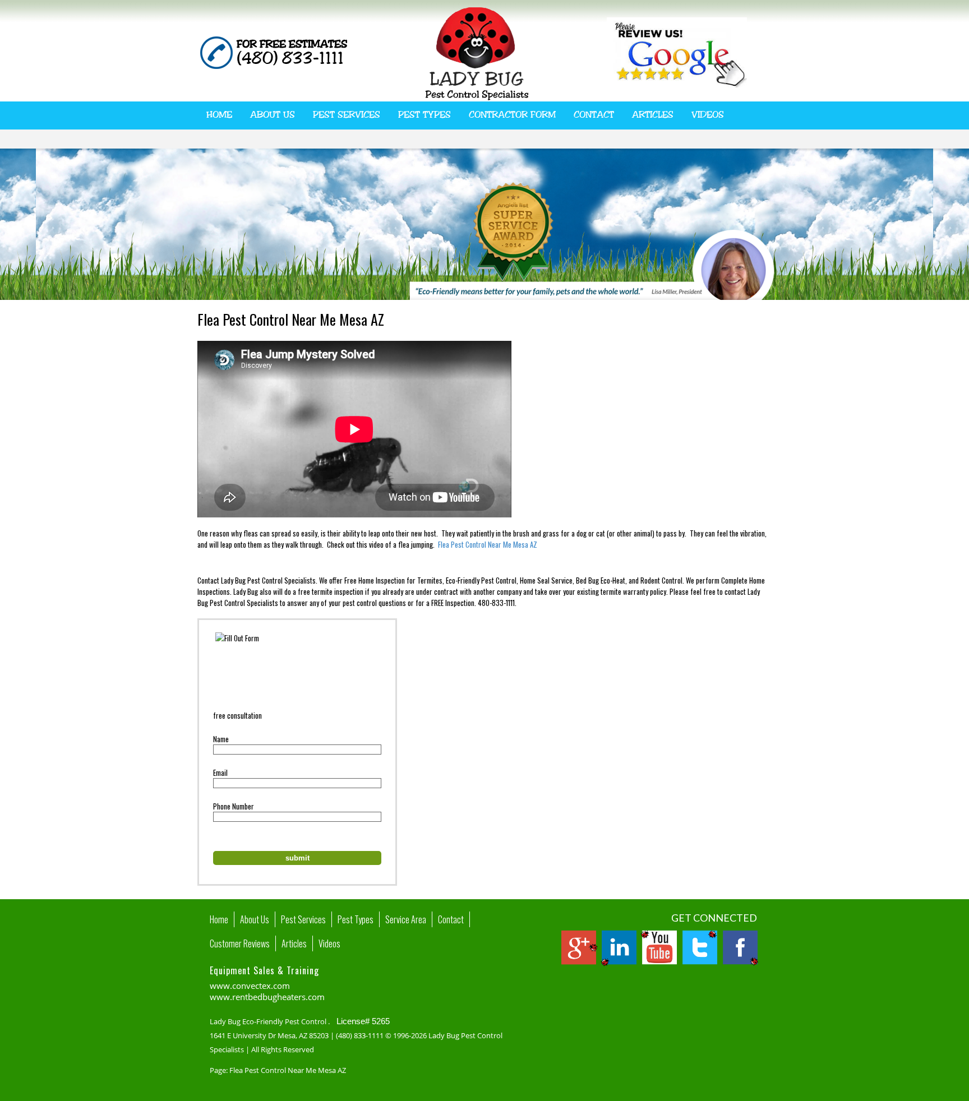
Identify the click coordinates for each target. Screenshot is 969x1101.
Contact (594, 114)
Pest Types (424, 114)
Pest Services (346, 114)
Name (221, 738)
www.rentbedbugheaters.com (267, 996)
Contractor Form (512, 114)
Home (219, 114)
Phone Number (233, 806)
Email (220, 772)
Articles (652, 114)
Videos (707, 114)
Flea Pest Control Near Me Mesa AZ (487, 544)
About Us (272, 114)
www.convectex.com (250, 985)
